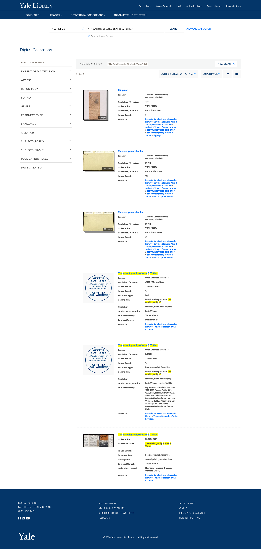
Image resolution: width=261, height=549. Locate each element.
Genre (25, 106)
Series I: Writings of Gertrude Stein (160, 127)
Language (28, 124)
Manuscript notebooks (130, 151)
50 (210, 73)
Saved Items (145, 6)
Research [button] (32, 15)
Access (26, 80)
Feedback (104, 518)
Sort (177, 73)
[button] (174, 29)
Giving (183, 508)
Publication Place (34, 158)
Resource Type (32, 115)
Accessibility (187, 503)
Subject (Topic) (32, 141)
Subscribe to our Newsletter (116, 513)
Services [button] (55, 15)
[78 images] (98, 221)
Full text (109, 36)
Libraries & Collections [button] (87, 15)
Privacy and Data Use (192, 513)
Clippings (123, 90)
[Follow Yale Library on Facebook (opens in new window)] (19, 518)
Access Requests (163, 6)
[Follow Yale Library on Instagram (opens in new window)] (23, 518)
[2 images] (95, 104)
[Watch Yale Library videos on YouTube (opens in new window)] (28, 518)
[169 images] (98, 160)
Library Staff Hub (189, 518)
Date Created (31, 167)
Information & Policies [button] (129, 15)
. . (138, 345)
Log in (179, 6)
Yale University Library (36, 5)
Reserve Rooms (214, 6)
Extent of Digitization (38, 71)
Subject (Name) (32, 150)
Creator (27, 132)
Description (96, 36)
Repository (29, 89)
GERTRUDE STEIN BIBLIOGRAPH (161, 130)
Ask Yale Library (194, 6)
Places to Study (233, 6)
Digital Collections (36, 50)
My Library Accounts (111, 508)
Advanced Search (198, 28)
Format (27, 97)
